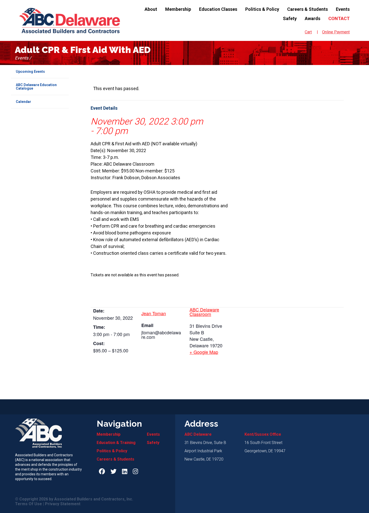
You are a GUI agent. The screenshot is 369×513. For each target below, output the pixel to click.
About (151, 9)
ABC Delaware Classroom (204, 311)
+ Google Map (204, 352)
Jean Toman (153, 313)
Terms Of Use (28, 504)
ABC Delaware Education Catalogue (36, 86)
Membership (178, 9)
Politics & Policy (262, 9)
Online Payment (336, 32)
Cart (308, 32)
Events (343, 9)
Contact (339, 18)
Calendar (23, 102)
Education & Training (116, 442)
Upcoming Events (30, 72)
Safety (290, 18)
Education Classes (218, 9)
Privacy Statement (62, 504)
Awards (312, 18)
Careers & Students (307, 9)
